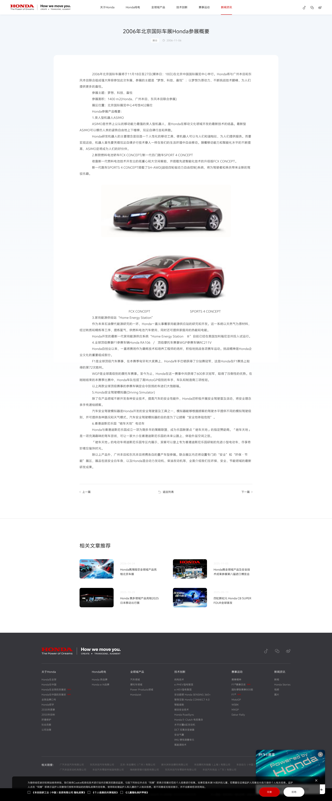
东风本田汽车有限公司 (102, 764)
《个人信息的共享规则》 (105, 792)
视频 (276, 689)
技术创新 (181, 7)
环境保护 (46, 719)
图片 (276, 694)
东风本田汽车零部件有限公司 (180, 769)
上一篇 (86, 492)
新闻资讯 (226, 7)
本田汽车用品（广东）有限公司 (219, 769)
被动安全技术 (181, 709)
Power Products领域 (141, 689)
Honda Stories (282, 684)
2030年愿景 (48, 709)
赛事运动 (204, 7)
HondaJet (135, 694)
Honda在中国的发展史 (56, 694)
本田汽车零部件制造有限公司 (108, 769)
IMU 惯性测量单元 (184, 739)
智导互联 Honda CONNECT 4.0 (192, 699)
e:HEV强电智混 (183, 689)
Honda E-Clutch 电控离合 (188, 719)
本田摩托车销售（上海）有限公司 (212, 764)
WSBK (235, 704)
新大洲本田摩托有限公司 (174, 764)
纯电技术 (179, 679)
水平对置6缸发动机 (184, 724)
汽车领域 (135, 679)
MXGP (235, 709)
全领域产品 (158, 7)
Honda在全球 (49, 679)
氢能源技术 (180, 744)
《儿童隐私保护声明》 (137, 792)
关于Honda (107, 7)
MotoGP (236, 699)
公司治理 (46, 729)
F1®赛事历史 (241, 684)
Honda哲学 (48, 704)
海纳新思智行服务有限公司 (144, 769)
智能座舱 (179, 704)
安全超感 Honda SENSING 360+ (192, 694)
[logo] (40, 7)
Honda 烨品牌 (99, 679)
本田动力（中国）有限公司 (250, 764)
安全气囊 (179, 734)
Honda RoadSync (184, 714)
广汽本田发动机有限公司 (73, 769)
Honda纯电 (133, 7)
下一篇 (245, 492)
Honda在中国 (49, 684)
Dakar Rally (238, 714)
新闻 (276, 679)
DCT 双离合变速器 (184, 729)
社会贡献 (46, 724)
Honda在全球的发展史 (56, 689)
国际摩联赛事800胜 (242, 689)
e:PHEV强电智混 (183, 684)
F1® (236, 694)
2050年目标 (48, 714)
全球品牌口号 (49, 699)
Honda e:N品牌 (100, 684)
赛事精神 (236, 679)
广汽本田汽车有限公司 (72, 764)
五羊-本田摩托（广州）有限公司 (137, 764)
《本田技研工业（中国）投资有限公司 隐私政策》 (59, 792)
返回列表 (168, 492)
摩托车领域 (136, 684)
